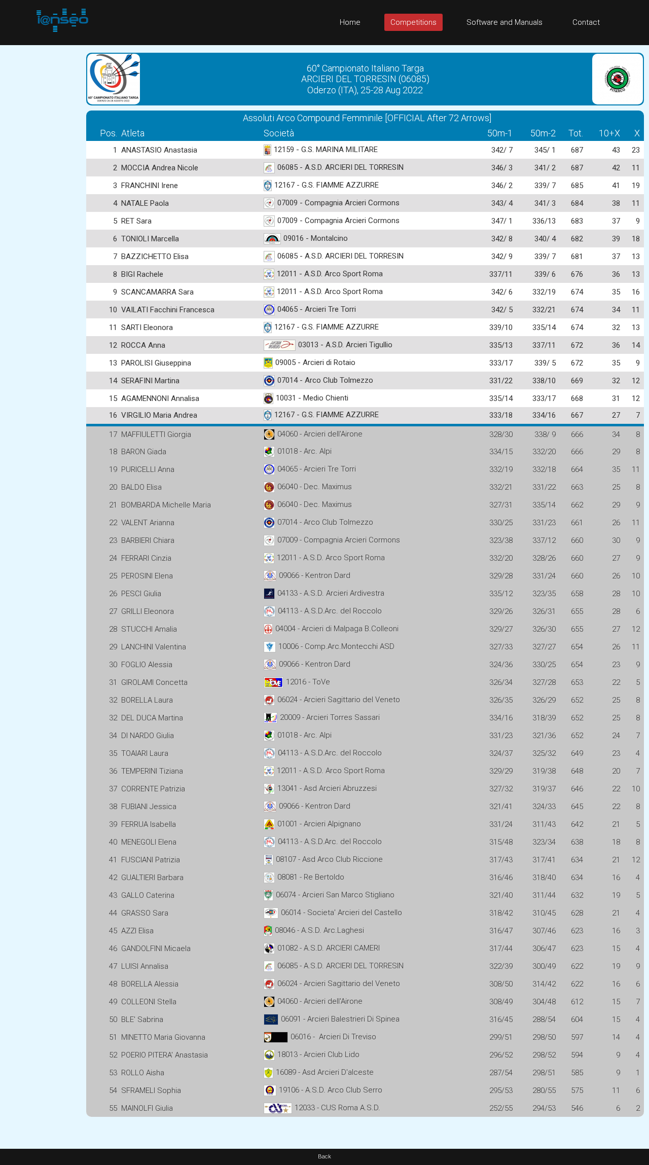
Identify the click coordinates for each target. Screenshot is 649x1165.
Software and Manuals (504, 22)
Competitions (413, 22)
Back (324, 1156)
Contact (586, 22)
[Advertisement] (40, 197)
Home (350, 22)
